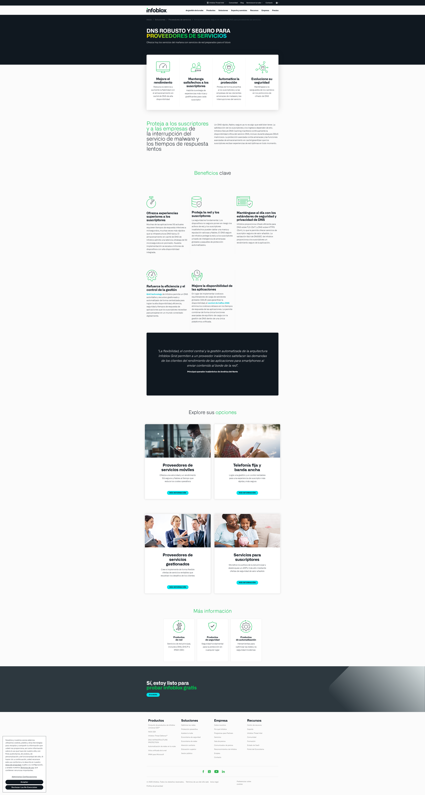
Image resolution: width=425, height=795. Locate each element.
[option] (212, 361)
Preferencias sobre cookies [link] (244, 782)
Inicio (149, 19)
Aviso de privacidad (13, 765)
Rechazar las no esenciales (24, 787)
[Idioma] (277, 4)
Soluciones (160, 19)
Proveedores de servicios (179, 19)
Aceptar (24, 782)
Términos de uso (27, 768)
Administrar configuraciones (24, 777)
